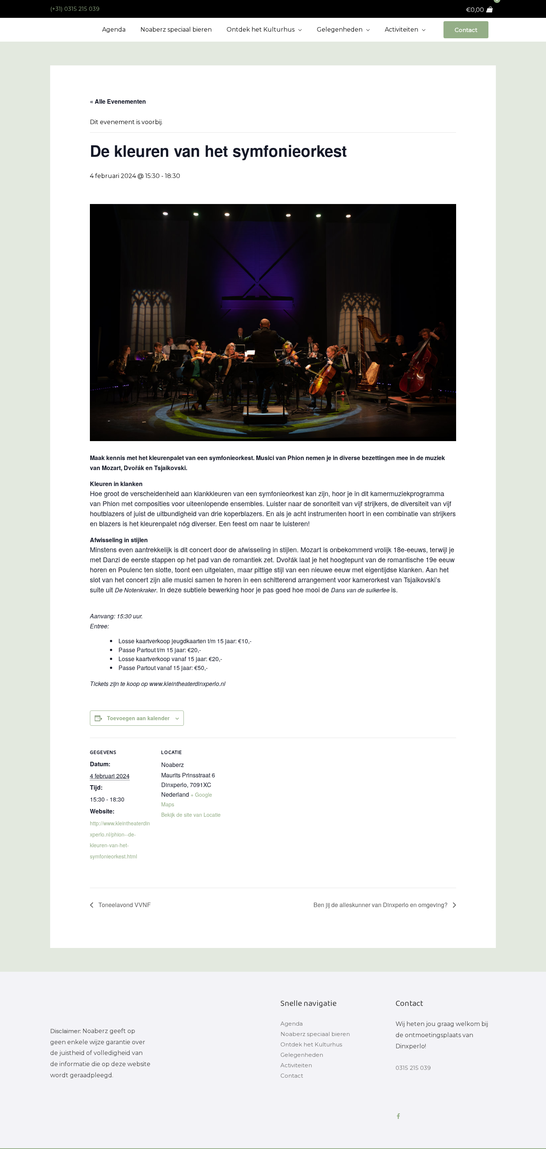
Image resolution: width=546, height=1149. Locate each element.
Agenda (292, 1023)
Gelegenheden (303, 1057)
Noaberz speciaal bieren (316, 1035)
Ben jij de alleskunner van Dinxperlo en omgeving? (381, 904)
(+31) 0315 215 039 (76, 8)
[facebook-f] (400, 1116)
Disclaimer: (66, 1031)
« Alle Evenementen (118, 101)
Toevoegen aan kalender (138, 718)
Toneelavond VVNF (124, 904)
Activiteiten (297, 1068)
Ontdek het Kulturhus (314, 1046)
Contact (465, 29)
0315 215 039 (414, 1067)
